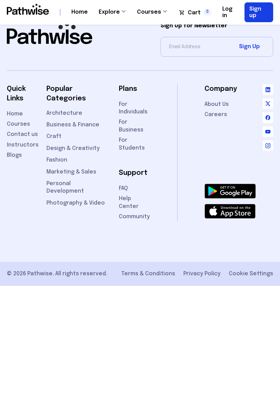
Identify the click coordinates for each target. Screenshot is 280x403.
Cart (194, 13)
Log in (227, 12)
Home (79, 12)
